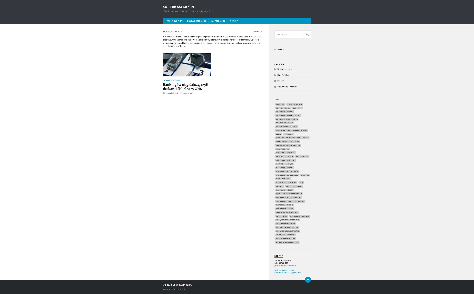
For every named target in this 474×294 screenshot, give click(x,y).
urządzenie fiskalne (285, 223)
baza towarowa (294, 104)
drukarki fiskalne (284, 123)
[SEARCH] (307, 34)
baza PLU (280, 104)
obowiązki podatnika (286, 182)
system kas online (284, 205)
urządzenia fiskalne (299, 216)
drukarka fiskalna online (288, 115)
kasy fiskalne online (286, 160)
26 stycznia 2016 (170, 93)
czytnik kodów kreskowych (289, 108)
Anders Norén (178, 289)
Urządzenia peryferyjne (287, 86)
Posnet (279, 186)
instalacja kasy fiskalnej (288, 141)
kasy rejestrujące (284, 164)
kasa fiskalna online (286, 152)
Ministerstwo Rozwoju (287, 175)
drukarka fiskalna (285, 111)
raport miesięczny (285, 190)
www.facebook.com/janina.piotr (288, 272)
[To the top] (308, 280)
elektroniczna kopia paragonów (291, 130)
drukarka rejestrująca (287, 119)
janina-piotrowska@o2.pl (285, 265)
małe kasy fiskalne (285, 167)
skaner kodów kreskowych (289, 193)
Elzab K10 (289, 134)
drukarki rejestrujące (286, 126)
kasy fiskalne (302, 156)
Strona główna (174, 21)
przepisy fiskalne (294, 186)
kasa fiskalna (282, 149)
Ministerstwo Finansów (287, 171)
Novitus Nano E (283, 179)
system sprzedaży (284, 208)
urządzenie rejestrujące (287, 231)
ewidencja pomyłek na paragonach (292, 138)
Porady (234, 21)
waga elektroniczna (286, 235)
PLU (301, 182)
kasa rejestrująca (284, 156)
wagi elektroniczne (285, 238)
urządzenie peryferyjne (287, 227)
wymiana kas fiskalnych (287, 242)
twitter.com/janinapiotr (284, 270)
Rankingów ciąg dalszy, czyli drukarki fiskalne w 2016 (185, 87)
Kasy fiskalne (218, 21)
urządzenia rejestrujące (287, 220)
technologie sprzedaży (287, 212)
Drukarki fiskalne (196, 21)
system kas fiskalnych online (290, 201)
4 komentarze (186, 93)
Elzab (278, 134)
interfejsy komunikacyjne (288, 145)
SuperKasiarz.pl (179, 7)
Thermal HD (281, 216)
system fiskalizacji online (288, 197)
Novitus (305, 175)
